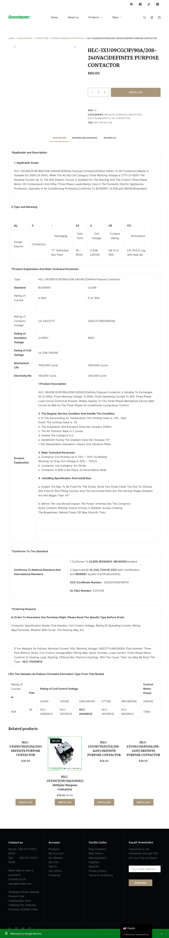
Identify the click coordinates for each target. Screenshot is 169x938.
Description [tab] (59, 138)
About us (73, 17)
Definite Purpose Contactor (122, 114)
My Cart (54, 862)
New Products (97, 849)
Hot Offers (55, 871)
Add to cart (135, 92)
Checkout (55, 875)
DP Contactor (103, 122)
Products (93, 17)
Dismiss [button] (161, 933)
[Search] (144, 17)
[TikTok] (149, 4)
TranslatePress (142, 934)
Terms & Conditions (101, 875)
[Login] (152, 17)
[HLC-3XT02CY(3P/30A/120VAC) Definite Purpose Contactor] (65, 753)
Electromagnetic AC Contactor (109, 118)
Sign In (53, 866)
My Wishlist (56, 857)
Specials (94, 866)
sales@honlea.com (20, 883)
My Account (56, 853)
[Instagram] (23, 928)
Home (54, 17)
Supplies (94, 862)
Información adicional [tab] (85, 138)
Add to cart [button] (25, 802)
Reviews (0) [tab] (110, 138)
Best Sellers (96, 853)
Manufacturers (98, 857)
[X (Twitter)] (140, 4)
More (115, 17)
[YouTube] (157, 4)
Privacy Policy (97, 871)
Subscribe (141, 882)
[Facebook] (131, 4)
